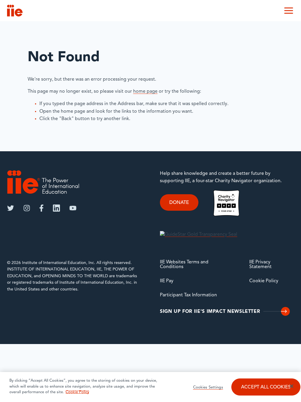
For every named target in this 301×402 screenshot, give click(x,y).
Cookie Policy (263, 281)
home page (145, 91)
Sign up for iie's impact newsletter (210, 311)
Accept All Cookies (266, 387)
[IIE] (43, 182)
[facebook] (41, 208)
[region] (150, 387)
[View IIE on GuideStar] (198, 234)
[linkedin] (56, 208)
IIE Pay (166, 281)
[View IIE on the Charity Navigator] (226, 203)
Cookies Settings (208, 387)
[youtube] (72, 208)
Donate (179, 202)
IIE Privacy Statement (260, 264)
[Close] (291, 386)
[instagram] (27, 208)
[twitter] (10, 208)
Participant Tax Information (188, 295)
